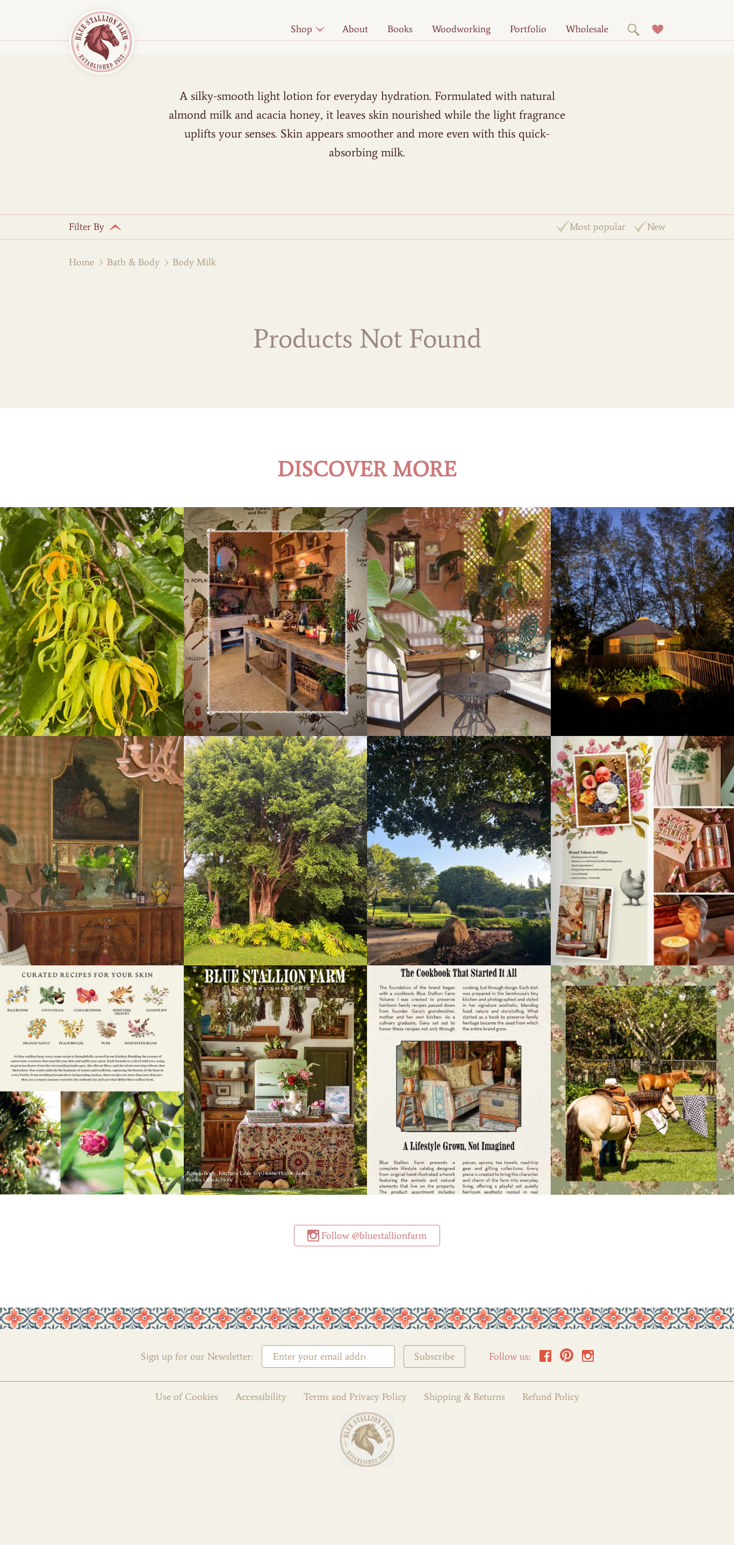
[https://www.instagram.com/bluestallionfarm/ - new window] (588, 1359)
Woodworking (461, 29)
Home (81, 262)
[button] (301, 29)
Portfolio (528, 29)
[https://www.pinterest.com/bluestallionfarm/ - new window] (566, 1359)
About (355, 29)
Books (400, 29)
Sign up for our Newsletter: (197, 1357)
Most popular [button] (597, 227)
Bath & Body (133, 262)
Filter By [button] (86, 227)
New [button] (656, 227)
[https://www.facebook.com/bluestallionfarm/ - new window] (545, 1359)
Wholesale (587, 29)
